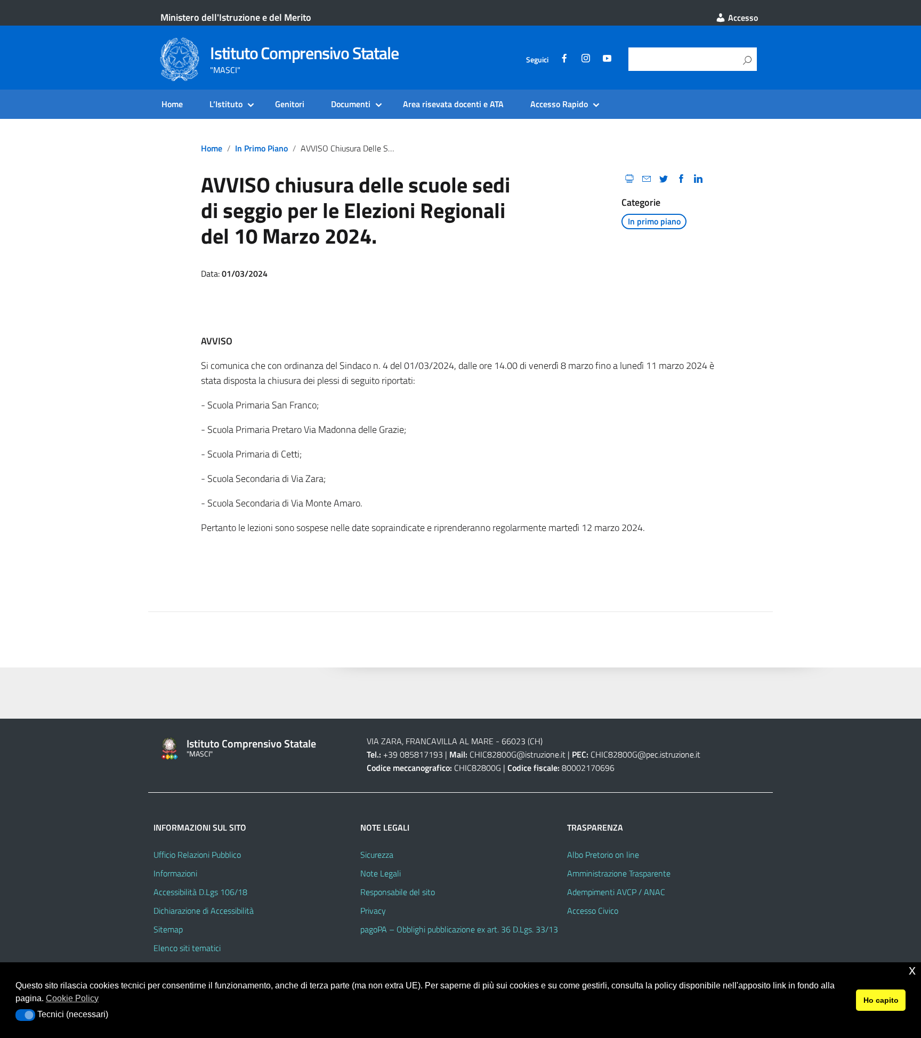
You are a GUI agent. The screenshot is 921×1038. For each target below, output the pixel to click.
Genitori (289, 104)
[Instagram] (585, 60)
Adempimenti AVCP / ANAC (616, 892)
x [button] (912, 970)
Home (172, 104)
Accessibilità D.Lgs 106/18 (200, 892)
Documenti (350, 104)
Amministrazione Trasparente (618, 873)
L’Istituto (226, 104)
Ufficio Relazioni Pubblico (197, 854)
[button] (25, 1015)
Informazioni (175, 873)
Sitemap (168, 929)
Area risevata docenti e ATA (453, 104)
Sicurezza (376, 854)
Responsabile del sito (397, 892)
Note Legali (380, 873)
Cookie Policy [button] (72, 998)
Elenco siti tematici (187, 948)
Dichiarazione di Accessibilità (204, 910)
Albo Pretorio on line (603, 854)
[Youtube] (607, 60)
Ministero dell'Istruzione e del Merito (235, 17)
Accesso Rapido (559, 104)
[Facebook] (564, 60)
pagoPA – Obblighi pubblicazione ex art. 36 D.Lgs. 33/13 (459, 929)
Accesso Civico (592, 910)
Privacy (373, 910)
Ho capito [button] (881, 1000)
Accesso (742, 17)
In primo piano (261, 148)
